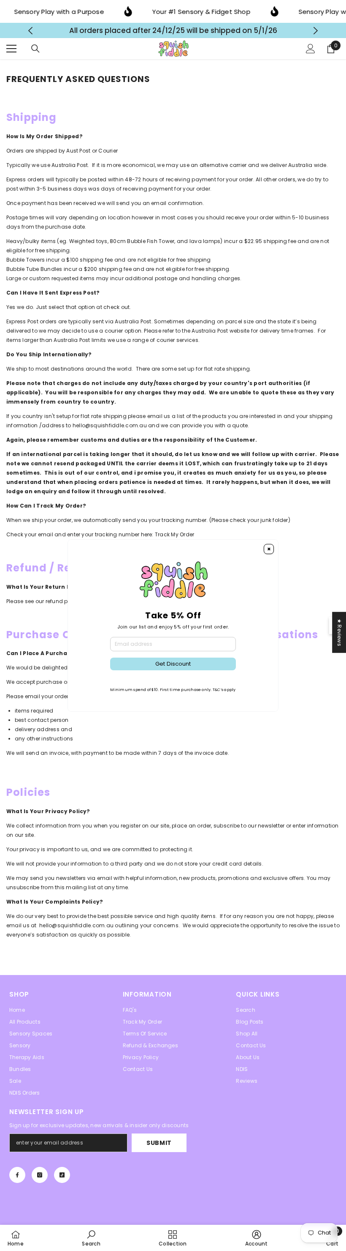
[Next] (315, 30)
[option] (173, 30)
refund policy (63, 601)
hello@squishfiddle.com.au (110, 425)
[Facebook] (17, 1175)
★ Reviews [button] (339, 632)
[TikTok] (62, 1175)
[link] (91, 1237)
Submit (159, 1143)
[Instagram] (40, 1175)
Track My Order (174, 534)
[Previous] (30, 30)
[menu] (11, 49)
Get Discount (173, 664)
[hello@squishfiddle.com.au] (147, 425)
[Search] (35, 49)
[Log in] (310, 48)
